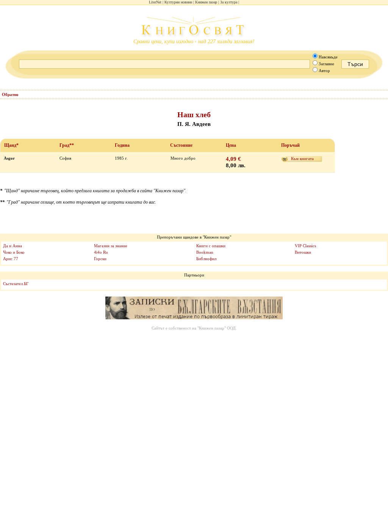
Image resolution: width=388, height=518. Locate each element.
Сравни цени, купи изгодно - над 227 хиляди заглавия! (194, 41)
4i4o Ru (101, 252)
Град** (66, 145)
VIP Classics (305, 245)
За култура (228, 2)
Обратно (10, 94)
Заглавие (326, 63)
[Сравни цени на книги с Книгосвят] (194, 28)
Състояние (181, 145)
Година (122, 145)
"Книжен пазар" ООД (216, 328)
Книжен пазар (206, 2)
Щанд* (11, 145)
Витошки (303, 252)
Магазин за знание (110, 245)
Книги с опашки (210, 245)
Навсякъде (328, 57)
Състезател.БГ (15, 283)
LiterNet (155, 2)
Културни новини (178, 2)
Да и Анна (12, 245)
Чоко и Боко (14, 252)
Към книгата (302, 158)
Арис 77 (10, 258)
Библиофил (206, 258)
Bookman (204, 252)
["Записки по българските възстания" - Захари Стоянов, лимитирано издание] (194, 308)
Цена (231, 145)
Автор (324, 70)
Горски (100, 258)
